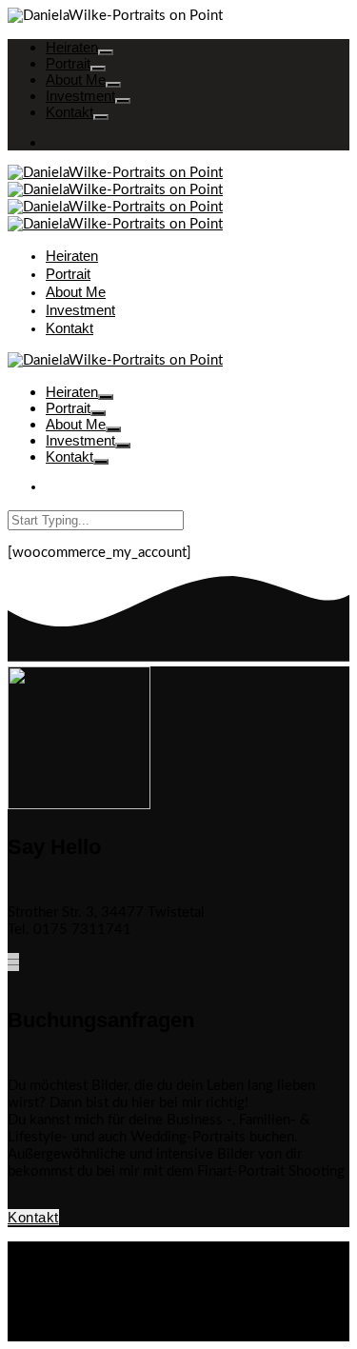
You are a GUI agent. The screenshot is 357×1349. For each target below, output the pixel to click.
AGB (60, 1249)
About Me (76, 79)
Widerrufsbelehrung (108, 1301)
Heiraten (72, 47)
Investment (80, 96)
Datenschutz (84, 1267)
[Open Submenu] (105, 52)
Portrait (68, 63)
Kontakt (69, 112)
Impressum (79, 1284)
